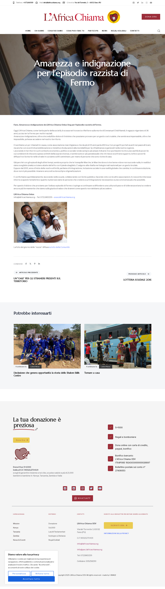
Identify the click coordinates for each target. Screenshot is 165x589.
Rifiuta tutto (42, 574)
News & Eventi (19, 540)
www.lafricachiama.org (64, 197)
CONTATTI (135, 31)
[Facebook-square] (134, 3)
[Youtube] (151, 3)
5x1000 (51, 528)
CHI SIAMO (39, 31)
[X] (30, 264)
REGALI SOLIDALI (118, 31)
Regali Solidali (54, 540)
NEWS (104, 31)
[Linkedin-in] (142, 3)
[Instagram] (147, 3)
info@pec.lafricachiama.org (89, 549)
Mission (16, 524)
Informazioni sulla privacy (116, 533)
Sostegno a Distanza (56, 536)
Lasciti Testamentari (56, 532)
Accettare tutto (31, 579)
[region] (31, 567)
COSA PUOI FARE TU (75, 31)
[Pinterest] (35, 264)
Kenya (15, 528)
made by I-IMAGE (109, 575)
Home (28, 31)
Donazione (52, 524)
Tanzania (16, 532)
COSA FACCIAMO (55, 31)
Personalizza (19, 574)
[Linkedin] (39, 264)
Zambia (16, 536)
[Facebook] (26, 264)
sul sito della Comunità (59, 247)
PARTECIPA (93, 31)
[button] (158, 31)
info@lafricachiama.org (87, 544)
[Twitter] (138, 3)
